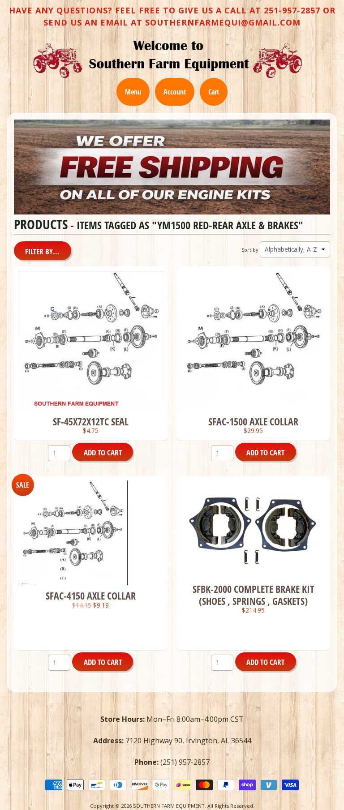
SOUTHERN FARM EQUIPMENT (169, 805)
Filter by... (42, 251)
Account (174, 92)
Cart (213, 92)
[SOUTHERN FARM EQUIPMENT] (167, 59)
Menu (133, 92)
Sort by (249, 249)
